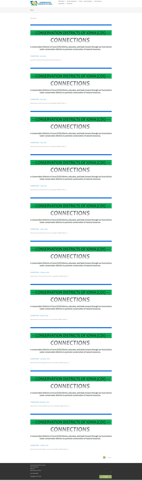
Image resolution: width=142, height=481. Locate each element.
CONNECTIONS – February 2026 (39, 272)
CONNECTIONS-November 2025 (39, 402)
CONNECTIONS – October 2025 (39, 445)
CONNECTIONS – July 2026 (38, 56)
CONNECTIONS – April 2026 (38, 186)
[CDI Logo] (41, 1)
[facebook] (111, 472)
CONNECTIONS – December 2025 (40, 359)
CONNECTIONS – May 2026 (38, 142)
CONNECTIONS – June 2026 (38, 99)
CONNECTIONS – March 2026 (39, 229)
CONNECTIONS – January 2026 (39, 315)
